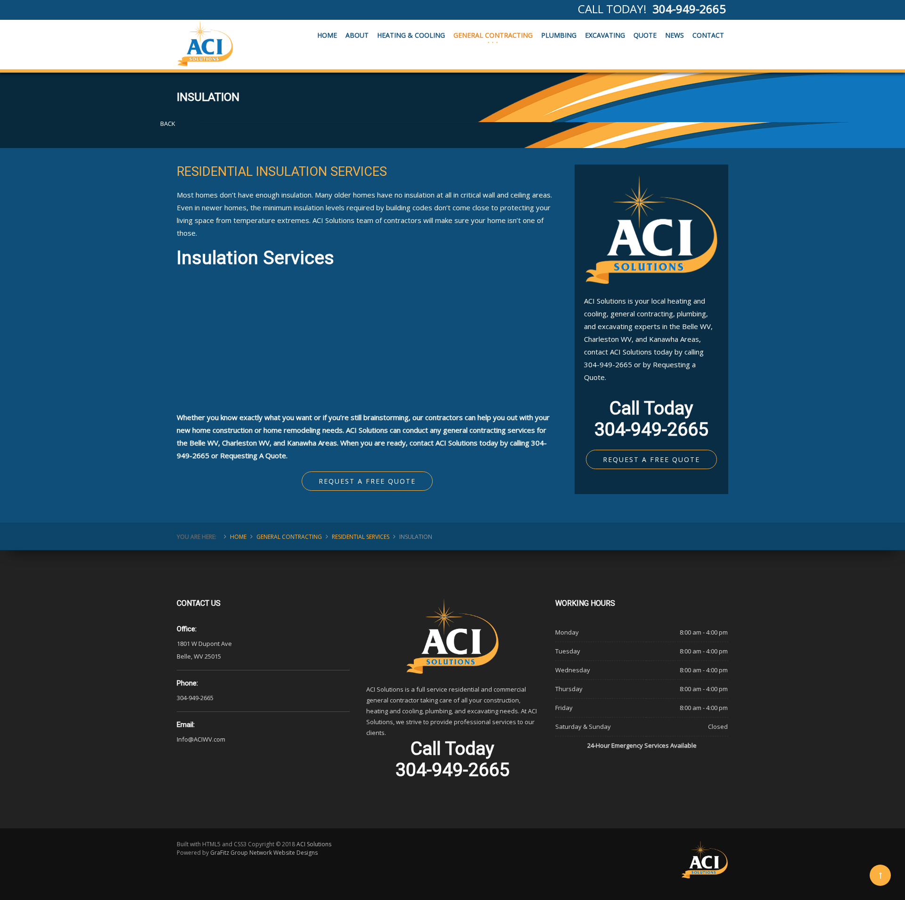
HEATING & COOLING (411, 35)
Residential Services (360, 537)
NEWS (674, 35)
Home (238, 537)
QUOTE (645, 35)
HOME (327, 35)
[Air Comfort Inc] (205, 43)
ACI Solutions (313, 844)
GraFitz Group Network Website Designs (264, 853)
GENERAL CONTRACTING (493, 35)
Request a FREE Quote (367, 481)
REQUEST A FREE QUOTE (651, 459)
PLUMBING (558, 35)
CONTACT (708, 35)
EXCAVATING (605, 35)
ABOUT (357, 35)
